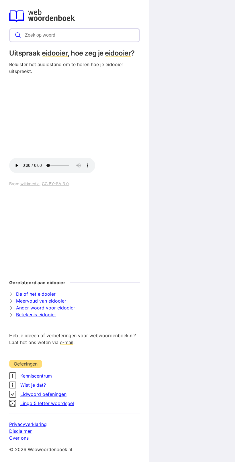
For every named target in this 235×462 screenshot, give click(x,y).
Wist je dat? (33, 385)
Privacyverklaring (28, 424)
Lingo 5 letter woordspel (47, 403)
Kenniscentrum (36, 376)
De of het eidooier (36, 294)
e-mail (66, 342)
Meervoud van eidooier (41, 301)
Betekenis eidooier (36, 314)
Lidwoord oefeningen (43, 394)
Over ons (19, 438)
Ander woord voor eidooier (45, 308)
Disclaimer (20, 431)
